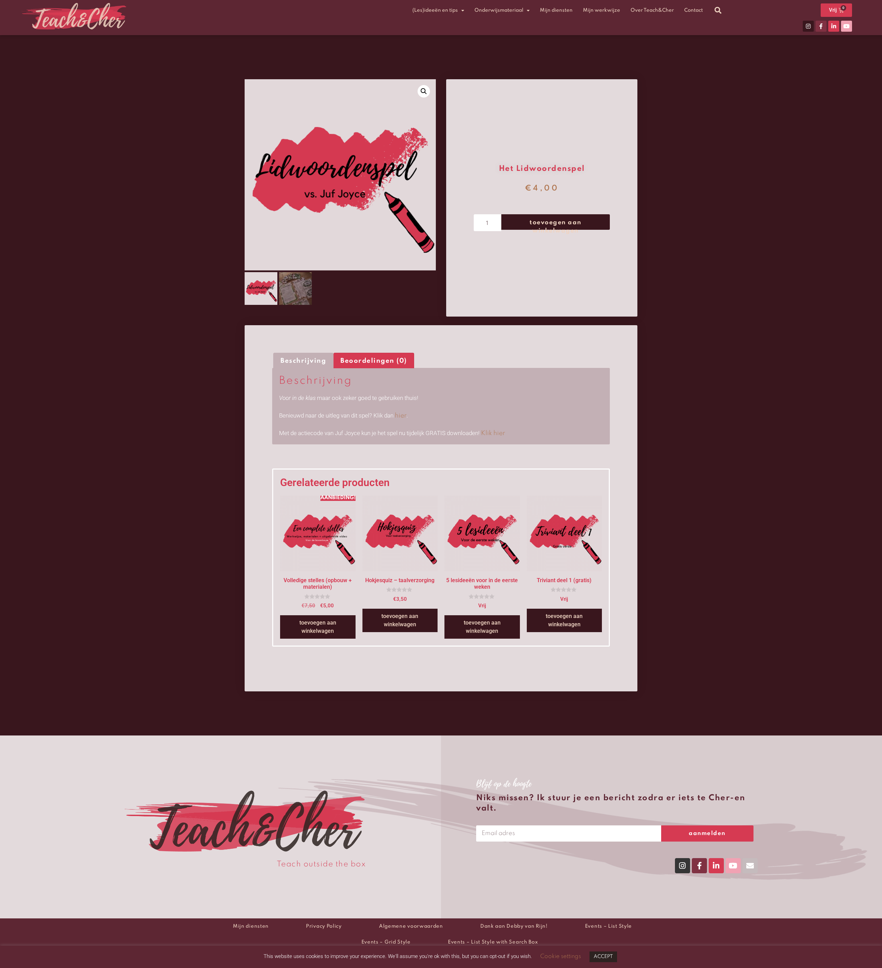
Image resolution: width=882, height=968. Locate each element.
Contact (693, 10)
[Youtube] (846, 26)
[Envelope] (750, 865)
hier (401, 415)
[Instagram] (808, 26)
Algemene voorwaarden (411, 926)
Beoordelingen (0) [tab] (373, 361)
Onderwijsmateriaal (498, 10)
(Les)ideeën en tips (435, 10)
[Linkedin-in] (833, 26)
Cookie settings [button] (560, 956)
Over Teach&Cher (652, 10)
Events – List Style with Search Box (493, 942)
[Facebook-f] (821, 26)
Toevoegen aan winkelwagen (556, 224)
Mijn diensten (556, 10)
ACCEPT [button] (603, 956)
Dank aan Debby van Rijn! (514, 926)
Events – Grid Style (386, 942)
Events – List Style (608, 926)
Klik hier (493, 433)
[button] (718, 10)
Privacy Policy (324, 926)
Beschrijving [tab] (303, 361)
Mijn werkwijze (601, 10)
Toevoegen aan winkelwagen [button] (317, 626)
